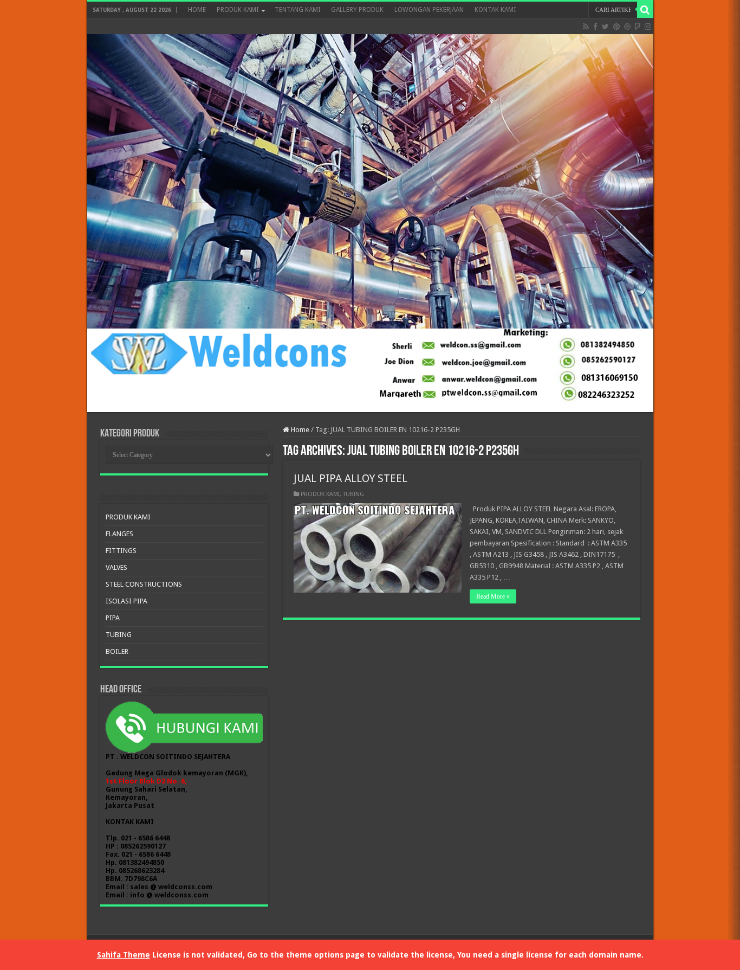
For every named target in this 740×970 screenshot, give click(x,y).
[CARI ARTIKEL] (645, 10)
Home (299, 430)
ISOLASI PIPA (126, 601)
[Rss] (586, 26)
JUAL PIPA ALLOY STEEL (350, 478)
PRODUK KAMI (237, 10)
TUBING (353, 494)
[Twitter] (605, 26)
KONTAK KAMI (495, 10)
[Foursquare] (637, 26)
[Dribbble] (627, 26)
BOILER (117, 651)
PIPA (113, 618)
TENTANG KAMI (297, 10)
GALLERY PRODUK (357, 10)
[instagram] (648, 26)
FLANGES (119, 534)
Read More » (493, 596)
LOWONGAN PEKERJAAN (429, 10)
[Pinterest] (616, 26)
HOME (197, 10)
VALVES (116, 567)
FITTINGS (121, 551)
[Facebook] (595, 26)
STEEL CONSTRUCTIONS (144, 584)
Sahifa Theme (123, 954)
